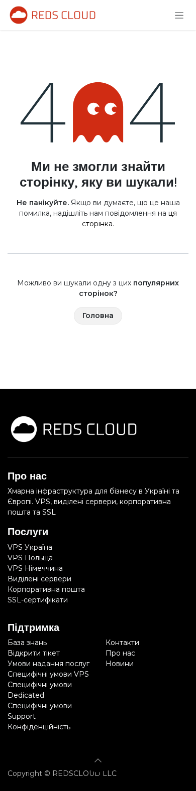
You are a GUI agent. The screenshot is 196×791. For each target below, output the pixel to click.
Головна (98, 315)
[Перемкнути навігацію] (179, 15)
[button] (98, 760)
